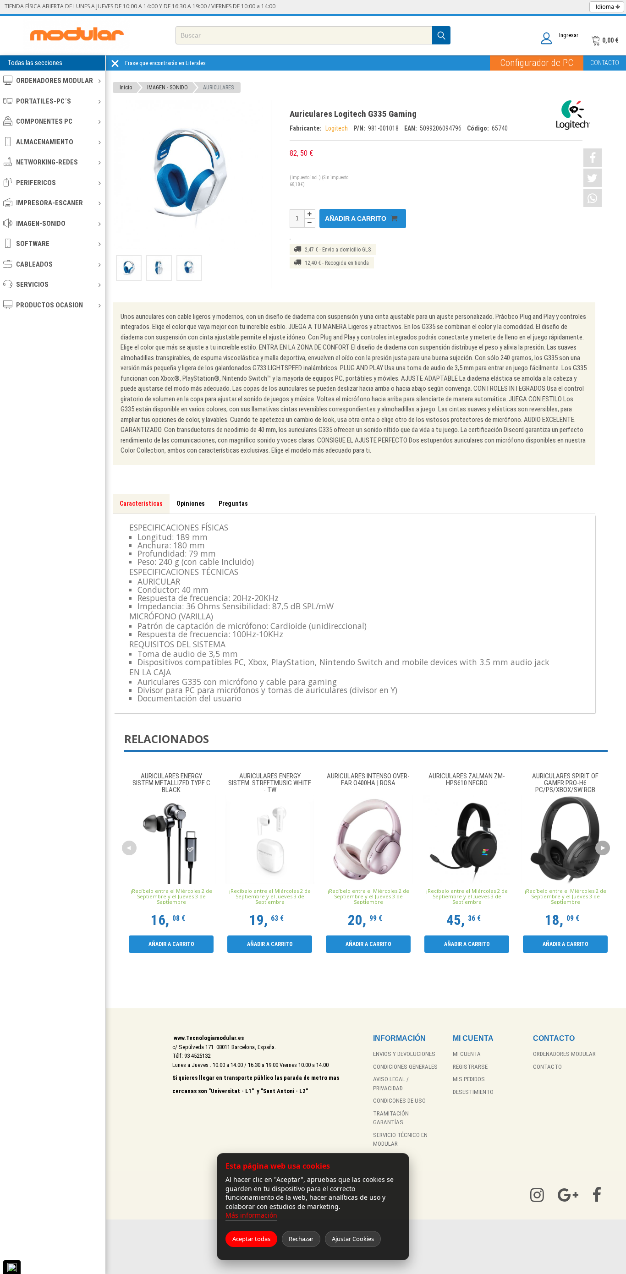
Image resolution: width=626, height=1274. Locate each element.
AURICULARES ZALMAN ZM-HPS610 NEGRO (466, 780)
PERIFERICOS (36, 183)
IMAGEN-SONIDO (41, 223)
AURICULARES (218, 87)
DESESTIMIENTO (473, 1091)
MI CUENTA (467, 1053)
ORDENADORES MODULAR (54, 81)
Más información (251, 1215)
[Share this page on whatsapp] (592, 198)
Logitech (337, 128)
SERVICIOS (32, 284)
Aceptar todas (251, 1239)
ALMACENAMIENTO (44, 142)
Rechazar (301, 1239)
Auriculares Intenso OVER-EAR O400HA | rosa (368, 780)
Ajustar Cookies (353, 1239)
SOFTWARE (32, 244)
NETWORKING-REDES (47, 162)
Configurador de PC (536, 62)
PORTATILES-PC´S (43, 101)
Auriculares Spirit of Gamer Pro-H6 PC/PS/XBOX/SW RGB (565, 783)
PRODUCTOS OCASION (49, 305)
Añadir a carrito (356, 218)
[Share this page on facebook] (592, 157)
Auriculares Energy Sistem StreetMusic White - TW (269, 783)
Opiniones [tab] (190, 503)
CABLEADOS (34, 264)
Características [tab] (141, 503)
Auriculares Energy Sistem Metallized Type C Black (171, 783)
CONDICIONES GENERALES (405, 1066)
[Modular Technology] (76, 35)
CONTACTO (604, 62)
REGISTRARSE (470, 1066)
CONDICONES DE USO (399, 1100)
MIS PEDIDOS (469, 1079)
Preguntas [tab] (233, 503)
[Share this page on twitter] (592, 178)
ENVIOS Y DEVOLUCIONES (404, 1053)
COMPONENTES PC (44, 121)
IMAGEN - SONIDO (167, 87)
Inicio (126, 87)
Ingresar (568, 35)
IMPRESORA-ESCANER (49, 203)
